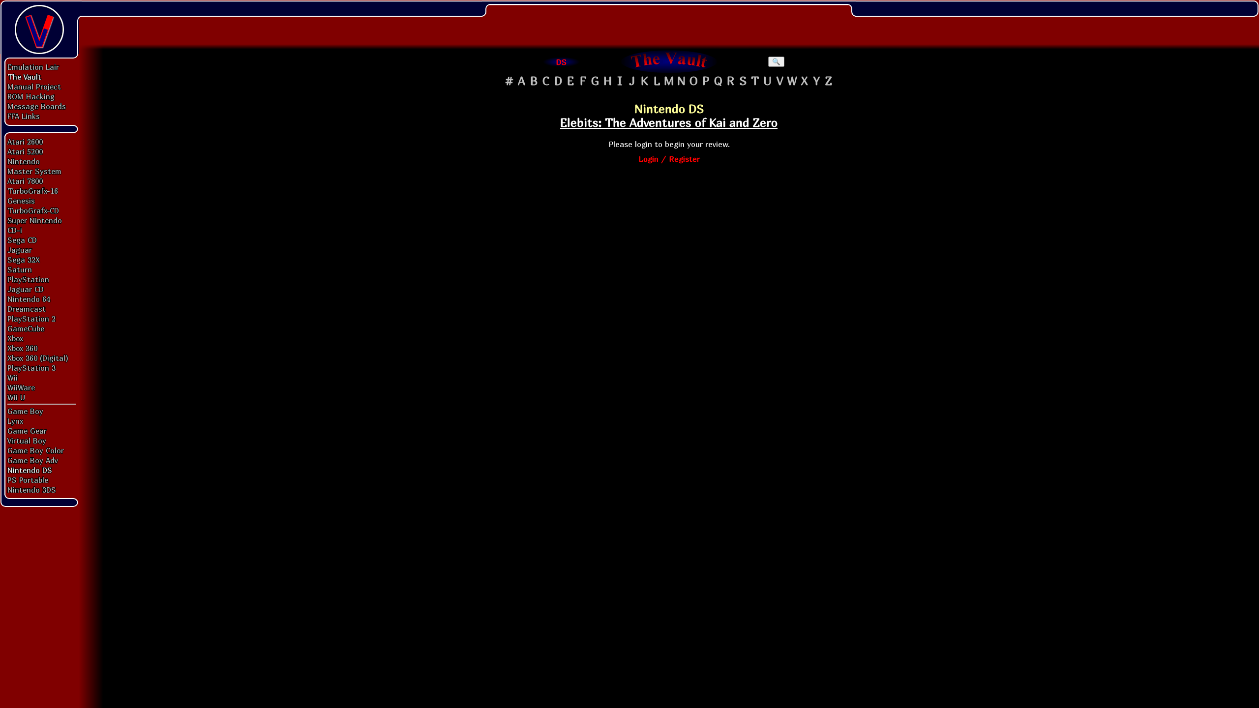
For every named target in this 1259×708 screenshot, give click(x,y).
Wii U (16, 397)
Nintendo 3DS (31, 489)
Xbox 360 (22, 348)
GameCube (25, 328)
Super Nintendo (34, 220)
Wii (12, 377)
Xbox (15, 338)
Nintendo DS (29, 470)
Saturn (19, 269)
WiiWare (21, 387)
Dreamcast (26, 308)
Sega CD (22, 240)
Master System (34, 171)
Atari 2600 (25, 141)
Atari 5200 (25, 151)
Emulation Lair (33, 66)
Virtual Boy (26, 440)
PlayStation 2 (31, 318)
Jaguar (19, 249)
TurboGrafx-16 (32, 190)
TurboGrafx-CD (33, 210)
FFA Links (23, 116)
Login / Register (669, 159)
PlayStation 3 (31, 367)
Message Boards (36, 106)
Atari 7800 (25, 181)
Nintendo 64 (28, 299)
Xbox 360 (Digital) (37, 358)
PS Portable (27, 479)
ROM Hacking (31, 96)
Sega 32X (23, 259)
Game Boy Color (35, 450)
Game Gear (27, 430)
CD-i (14, 230)
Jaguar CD (25, 289)
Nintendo (23, 161)
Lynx (15, 420)
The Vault (24, 76)
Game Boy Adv (32, 460)
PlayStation (28, 279)
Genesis (21, 200)
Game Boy (25, 411)
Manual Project (34, 86)
